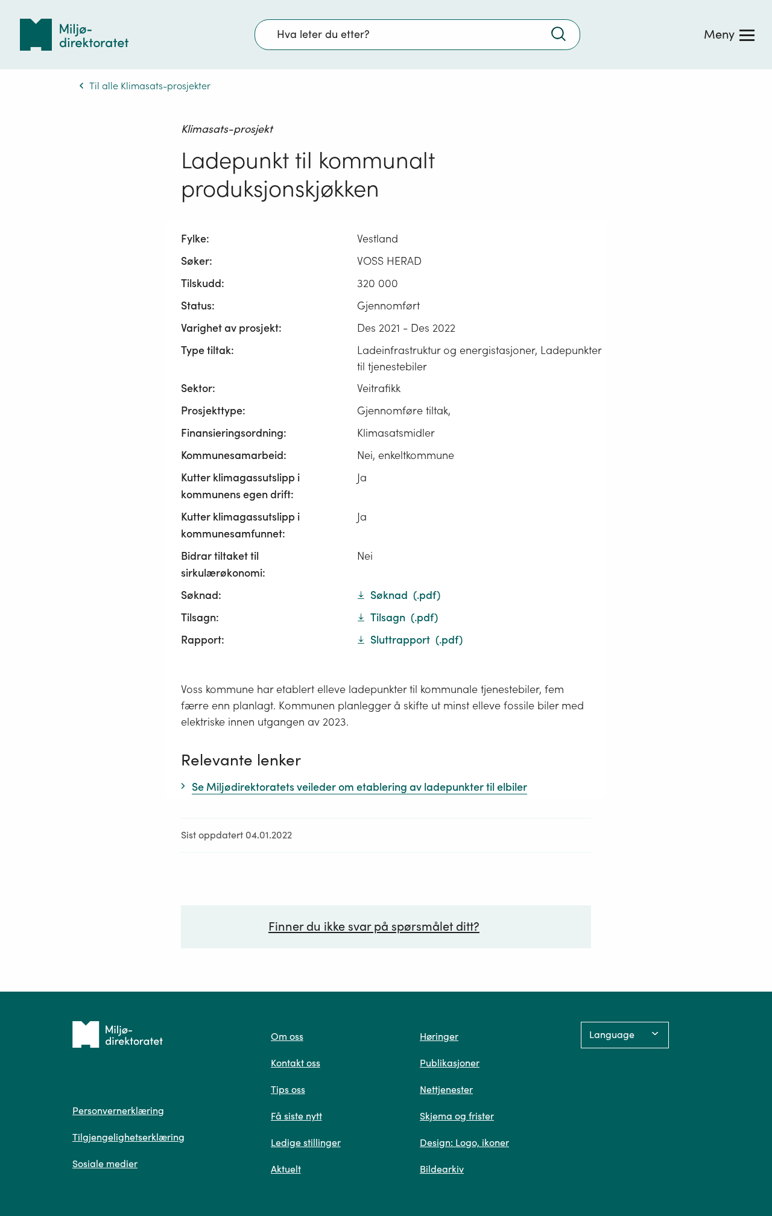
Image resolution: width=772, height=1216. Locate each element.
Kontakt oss (295, 1063)
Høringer (439, 1036)
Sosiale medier (105, 1163)
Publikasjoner (449, 1063)
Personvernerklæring (118, 1110)
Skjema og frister (457, 1116)
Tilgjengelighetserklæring (128, 1137)
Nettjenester (446, 1089)
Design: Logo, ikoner (464, 1142)
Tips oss (288, 1089)
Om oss (287, 1036)
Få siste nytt (296, 1116)
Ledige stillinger (306, 1142)
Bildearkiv (442, 1169)
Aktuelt (286, 1169)
